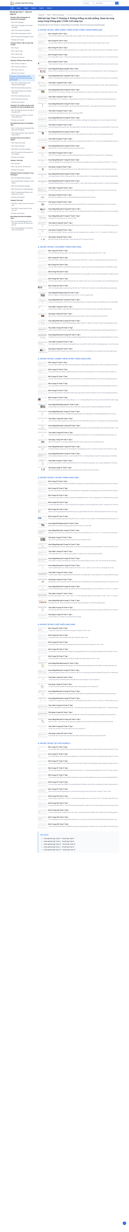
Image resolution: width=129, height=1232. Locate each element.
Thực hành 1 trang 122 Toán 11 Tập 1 (60, 677)
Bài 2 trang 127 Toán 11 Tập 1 (58, 754)
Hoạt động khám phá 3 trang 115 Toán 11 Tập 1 (64, 558)
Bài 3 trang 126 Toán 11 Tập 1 (58, 642)
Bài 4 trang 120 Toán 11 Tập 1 (58, 502)
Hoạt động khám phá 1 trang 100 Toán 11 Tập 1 (64, 300)
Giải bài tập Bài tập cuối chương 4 (54, 743)
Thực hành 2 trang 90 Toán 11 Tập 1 (60, 97)
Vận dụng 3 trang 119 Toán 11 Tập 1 (60, 614)
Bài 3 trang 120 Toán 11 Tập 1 (58, 495)
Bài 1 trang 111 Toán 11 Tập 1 (57, 362)
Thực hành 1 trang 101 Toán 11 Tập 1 (60, 307)
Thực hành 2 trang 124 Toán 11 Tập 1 (60, 705)
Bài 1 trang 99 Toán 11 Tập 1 (57, 34)
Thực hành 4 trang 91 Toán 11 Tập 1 (60, 125)
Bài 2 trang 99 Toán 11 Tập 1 (58, 41)
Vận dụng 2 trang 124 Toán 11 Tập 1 (60, 712)
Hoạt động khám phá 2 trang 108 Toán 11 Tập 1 (64, 425)
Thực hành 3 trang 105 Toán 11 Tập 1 (60, 342)
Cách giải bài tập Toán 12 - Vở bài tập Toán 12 (59, 850)
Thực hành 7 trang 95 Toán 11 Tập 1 (60, 188)
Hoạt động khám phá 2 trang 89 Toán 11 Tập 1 (64, 90)
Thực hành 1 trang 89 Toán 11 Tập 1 (60, 83)
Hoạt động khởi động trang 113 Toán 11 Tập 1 (63, 523)
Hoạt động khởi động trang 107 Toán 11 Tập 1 (63, 404)
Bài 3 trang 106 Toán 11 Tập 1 (58, 265)
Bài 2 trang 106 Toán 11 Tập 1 (58, 258)
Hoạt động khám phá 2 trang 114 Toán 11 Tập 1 (64, 544)
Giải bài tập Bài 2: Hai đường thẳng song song (60, 247)
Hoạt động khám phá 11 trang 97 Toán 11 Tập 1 (64, 216)
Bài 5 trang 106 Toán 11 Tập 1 (58, 279)
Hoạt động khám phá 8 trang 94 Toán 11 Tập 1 (64, 174)
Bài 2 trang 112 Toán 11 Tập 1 (58, 369)
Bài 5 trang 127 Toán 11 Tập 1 (58, 775)
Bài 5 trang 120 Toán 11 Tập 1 (58, 509)
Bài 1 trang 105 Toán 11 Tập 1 (58, 251)
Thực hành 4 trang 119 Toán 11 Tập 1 (60, 607)
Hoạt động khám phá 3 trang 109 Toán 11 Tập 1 (64, 446)
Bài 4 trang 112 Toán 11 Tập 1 (58, 383)
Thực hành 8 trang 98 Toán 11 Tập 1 (60, 223)
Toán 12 (49, 8)
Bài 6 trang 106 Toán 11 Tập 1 (58, 286)
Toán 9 (26, 8)
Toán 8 (18, 8)
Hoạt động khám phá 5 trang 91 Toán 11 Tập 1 (63, 132)
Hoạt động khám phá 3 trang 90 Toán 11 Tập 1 (64, 104)
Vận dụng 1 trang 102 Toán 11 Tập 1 (60, 314)
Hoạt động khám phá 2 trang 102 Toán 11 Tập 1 (64, 321)
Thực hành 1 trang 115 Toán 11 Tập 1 (60, 551)
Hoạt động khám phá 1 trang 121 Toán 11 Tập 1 (64, 670)
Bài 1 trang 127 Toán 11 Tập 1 (58, 747)
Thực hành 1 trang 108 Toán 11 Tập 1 (60, 418)
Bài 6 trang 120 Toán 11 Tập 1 (58, 516)
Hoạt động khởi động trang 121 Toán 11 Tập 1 (63, 663)
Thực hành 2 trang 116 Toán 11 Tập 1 (60, 572)
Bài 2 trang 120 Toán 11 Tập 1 (58, 488)
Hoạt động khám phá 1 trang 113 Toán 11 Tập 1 (64, 530)
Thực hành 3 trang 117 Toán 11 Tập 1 (60, 593)
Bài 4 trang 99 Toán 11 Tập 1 (58, 55)
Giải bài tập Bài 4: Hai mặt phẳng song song (59, 478)
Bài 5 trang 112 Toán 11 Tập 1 (58, 390)
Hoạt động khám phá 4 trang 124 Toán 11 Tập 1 (64, 719)
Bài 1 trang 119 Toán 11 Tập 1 (58, 481)
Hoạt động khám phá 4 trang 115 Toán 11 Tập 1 (64, 565)
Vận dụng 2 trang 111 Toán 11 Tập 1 (60, 468)
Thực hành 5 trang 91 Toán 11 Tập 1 (60, 139)
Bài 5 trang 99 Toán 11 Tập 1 (58, 62)
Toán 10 (33, 8)
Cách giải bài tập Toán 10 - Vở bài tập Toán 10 (59, 844)
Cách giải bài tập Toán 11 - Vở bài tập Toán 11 (59, 847)
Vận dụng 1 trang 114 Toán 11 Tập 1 (60, 537)
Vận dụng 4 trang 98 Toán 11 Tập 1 (60, 230)
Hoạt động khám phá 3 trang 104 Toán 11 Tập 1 (64, 335)
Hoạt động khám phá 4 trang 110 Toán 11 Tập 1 (64, 453)
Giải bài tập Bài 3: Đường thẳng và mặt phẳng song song (65, 359)
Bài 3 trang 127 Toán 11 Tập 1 (58, 761)
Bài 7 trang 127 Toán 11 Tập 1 (58, 789)
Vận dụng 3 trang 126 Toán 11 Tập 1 (60, 733)
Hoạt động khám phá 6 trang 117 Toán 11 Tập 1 (64, 600)
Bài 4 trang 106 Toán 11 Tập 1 (58, 272)
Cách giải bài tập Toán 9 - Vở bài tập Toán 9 (59, 841)
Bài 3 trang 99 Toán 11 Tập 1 (58, 48)
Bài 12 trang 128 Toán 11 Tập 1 (58, 824)
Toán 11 (41, 8)
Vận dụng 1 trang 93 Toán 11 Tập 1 (60, 167)
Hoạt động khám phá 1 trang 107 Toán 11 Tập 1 (64, 411)
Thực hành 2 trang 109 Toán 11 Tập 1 (60, 432)
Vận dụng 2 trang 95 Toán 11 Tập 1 (60, 195)
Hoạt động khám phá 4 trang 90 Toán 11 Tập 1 (64, 118)
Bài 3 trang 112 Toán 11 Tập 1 (58, 376)
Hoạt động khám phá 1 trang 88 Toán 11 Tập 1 (63, 76)
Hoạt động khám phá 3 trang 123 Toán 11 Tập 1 (64, 698)
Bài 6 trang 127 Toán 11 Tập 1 (58, 782)
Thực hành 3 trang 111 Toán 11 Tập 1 (60, 460)
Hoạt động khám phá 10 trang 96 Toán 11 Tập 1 (64, 209)
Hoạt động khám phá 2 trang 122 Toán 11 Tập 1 (64, 691)
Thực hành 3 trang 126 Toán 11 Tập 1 (60, 726)
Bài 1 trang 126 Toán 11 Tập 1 (58, 628)
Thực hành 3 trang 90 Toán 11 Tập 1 (60, 111)
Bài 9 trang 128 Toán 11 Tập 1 (58, 803)
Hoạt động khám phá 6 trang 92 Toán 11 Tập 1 (64, 146)
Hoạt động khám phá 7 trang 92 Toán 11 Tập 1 (64, 160)
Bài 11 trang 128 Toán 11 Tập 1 (58, 817)
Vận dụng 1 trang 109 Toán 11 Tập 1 (60, 439)
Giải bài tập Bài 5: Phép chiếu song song (57, 624)
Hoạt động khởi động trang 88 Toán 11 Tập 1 (63, 69)
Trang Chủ (41, 15)
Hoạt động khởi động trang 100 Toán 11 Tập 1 (63, 293)
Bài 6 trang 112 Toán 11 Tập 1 (58, 397)
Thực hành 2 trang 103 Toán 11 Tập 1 (60, 328)
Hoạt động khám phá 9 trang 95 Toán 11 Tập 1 (64, 181)
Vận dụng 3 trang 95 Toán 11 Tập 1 (60, 202)
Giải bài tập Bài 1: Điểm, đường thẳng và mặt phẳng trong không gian (70, 30)
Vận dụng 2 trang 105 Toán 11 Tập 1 (60, 349)
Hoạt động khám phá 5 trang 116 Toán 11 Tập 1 (64, 586)
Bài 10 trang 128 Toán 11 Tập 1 (58, 810)
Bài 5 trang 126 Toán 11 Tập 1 (58, 656)
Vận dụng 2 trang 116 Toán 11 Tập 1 (60, 579)
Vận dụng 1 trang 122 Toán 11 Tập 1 (60, 684)
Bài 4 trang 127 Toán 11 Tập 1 (58, 768)
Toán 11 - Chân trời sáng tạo (55, 15)
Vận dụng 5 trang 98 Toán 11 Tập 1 (60, 237)
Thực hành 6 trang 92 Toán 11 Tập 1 (60, 153)
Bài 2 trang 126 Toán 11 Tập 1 (58, 635)
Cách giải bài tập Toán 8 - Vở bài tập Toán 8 (59, 838)
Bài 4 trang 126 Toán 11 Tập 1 (58, 649)
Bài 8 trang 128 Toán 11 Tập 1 (58, 796)
